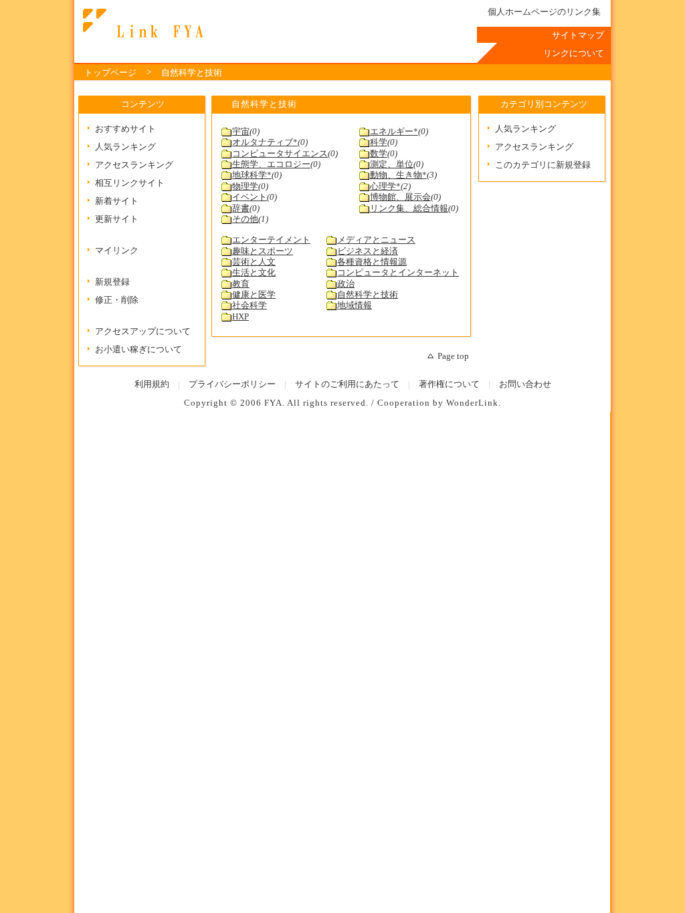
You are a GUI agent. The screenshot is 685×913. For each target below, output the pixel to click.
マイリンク (116, 250)
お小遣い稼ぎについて (138, 349)
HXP (240, 316)
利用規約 (151, 384)
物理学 (245, 186)
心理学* (385, 186)
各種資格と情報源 (372, 262)
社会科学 (249, 305)
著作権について (449, 384)
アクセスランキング (134, 165)
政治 (346, 284)
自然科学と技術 (191, 73)
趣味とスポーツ (262, 251)
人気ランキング (125, 147)
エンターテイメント (271, 240)
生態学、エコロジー (271, 164)
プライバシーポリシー (232, 384)
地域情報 (354, 305)
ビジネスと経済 (367, 251)
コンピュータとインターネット (398, 272)
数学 (378, 153)
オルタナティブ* (265, 142)
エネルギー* (394, 131)
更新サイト (116, 219)
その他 (245, 219)
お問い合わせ (525, 384)
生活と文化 (254, 272)
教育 (241, 284)
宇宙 (241, 131)
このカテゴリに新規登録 (543, 165)
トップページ (110, 73)
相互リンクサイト (130, 183)
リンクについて (573, 53)
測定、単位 (391, 164)
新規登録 (112, 282)
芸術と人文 (254, 262)
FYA (273, 403)
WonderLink (472, 403)
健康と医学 (254, 294)
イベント (249, 197)
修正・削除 (116, 300)
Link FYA (141, 23)
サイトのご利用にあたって (347, 384)
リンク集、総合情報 (409, 208)
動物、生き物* (398, 175)
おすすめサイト (125, 129)
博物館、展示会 (400, 197)
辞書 (241, 208)
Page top (453, 356)
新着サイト (116, 201)
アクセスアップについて (143, 331)
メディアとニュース (376, 240)
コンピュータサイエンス (280, 153)
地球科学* (252, 175)
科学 (378, 142)
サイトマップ (578, 35)
